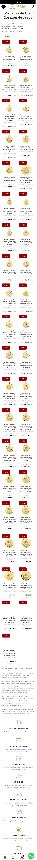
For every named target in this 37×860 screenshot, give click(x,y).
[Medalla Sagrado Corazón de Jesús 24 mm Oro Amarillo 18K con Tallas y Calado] (9, 508)
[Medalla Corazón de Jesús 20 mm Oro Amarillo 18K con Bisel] (26, 137)
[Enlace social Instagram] (17, 1)
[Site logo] (17, 6)
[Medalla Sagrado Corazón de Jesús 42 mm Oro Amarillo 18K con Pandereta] (9, 607)
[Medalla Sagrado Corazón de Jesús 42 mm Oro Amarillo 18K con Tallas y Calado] (9, 641)
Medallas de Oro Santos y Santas (11, 26)
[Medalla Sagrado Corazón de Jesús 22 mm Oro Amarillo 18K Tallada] (26, 446)
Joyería (9, 24)
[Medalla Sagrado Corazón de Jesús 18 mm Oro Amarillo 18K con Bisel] (9, 290)
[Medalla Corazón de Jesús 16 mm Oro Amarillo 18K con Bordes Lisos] (9, 105)
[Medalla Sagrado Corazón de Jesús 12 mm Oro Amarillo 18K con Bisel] (9, 199)
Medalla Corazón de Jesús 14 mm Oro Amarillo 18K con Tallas (9, 87)
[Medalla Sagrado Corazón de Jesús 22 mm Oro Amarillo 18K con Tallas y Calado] (9, 446)
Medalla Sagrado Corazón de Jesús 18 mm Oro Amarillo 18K (9, 272)
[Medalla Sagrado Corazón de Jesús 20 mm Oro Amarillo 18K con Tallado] (26, 353)
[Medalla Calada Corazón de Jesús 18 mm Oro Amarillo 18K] (26, 47)
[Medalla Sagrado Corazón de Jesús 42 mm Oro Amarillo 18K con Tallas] (26, 607)
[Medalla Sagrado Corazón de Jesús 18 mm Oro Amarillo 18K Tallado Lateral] (26, 322)
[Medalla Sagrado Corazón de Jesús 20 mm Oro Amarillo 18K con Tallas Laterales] (9, 384)
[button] (31, 856)
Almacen (28, 277)
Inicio (3, 24)
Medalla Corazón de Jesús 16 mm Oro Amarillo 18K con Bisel (26, 87)
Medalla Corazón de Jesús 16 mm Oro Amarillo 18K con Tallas (26, 116)
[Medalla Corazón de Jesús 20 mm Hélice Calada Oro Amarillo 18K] (9, 137)
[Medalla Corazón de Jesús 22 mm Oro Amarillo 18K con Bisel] (9, 168)
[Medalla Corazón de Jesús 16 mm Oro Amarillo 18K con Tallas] (26, 105)
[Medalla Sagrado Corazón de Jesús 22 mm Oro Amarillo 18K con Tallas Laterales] (9, 415)
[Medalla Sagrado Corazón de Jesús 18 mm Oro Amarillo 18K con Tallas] (9, 322)
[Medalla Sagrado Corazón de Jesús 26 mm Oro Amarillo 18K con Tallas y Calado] (9, 541)
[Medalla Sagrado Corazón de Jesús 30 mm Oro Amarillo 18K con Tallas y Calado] (26, 574)
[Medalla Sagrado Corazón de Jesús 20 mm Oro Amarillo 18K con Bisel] (9, 353)
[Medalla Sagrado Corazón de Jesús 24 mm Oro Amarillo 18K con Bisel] (9, 477)
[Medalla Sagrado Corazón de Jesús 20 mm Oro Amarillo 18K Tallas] (26, 384)
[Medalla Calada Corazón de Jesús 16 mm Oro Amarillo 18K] (9, 47)
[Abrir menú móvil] (3, 7)
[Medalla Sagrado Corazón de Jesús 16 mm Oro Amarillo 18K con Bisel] (26, 230)
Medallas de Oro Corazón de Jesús (9, 62)
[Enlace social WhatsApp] (20, 1)
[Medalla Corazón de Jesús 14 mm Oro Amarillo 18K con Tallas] (9, 76)
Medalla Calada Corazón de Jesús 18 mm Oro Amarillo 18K (26, 57)
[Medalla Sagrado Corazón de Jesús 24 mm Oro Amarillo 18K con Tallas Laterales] (26, 477)
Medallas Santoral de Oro (21, 24)
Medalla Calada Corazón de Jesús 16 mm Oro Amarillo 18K (9, 57)
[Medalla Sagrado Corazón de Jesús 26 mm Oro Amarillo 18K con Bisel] (26, 508)
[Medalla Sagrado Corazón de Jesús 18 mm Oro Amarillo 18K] (9, 261)
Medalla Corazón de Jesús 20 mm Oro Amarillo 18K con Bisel (26, 147)
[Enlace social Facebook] (15, 1)
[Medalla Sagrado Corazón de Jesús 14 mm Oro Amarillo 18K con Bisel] (26, 199)
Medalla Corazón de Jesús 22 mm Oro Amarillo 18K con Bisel (9, 178)
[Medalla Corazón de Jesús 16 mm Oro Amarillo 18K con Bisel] (26, 76)
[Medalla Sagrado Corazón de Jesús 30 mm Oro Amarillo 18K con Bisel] (9, 574)
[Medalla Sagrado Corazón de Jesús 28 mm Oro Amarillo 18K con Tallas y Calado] (26, 541)
